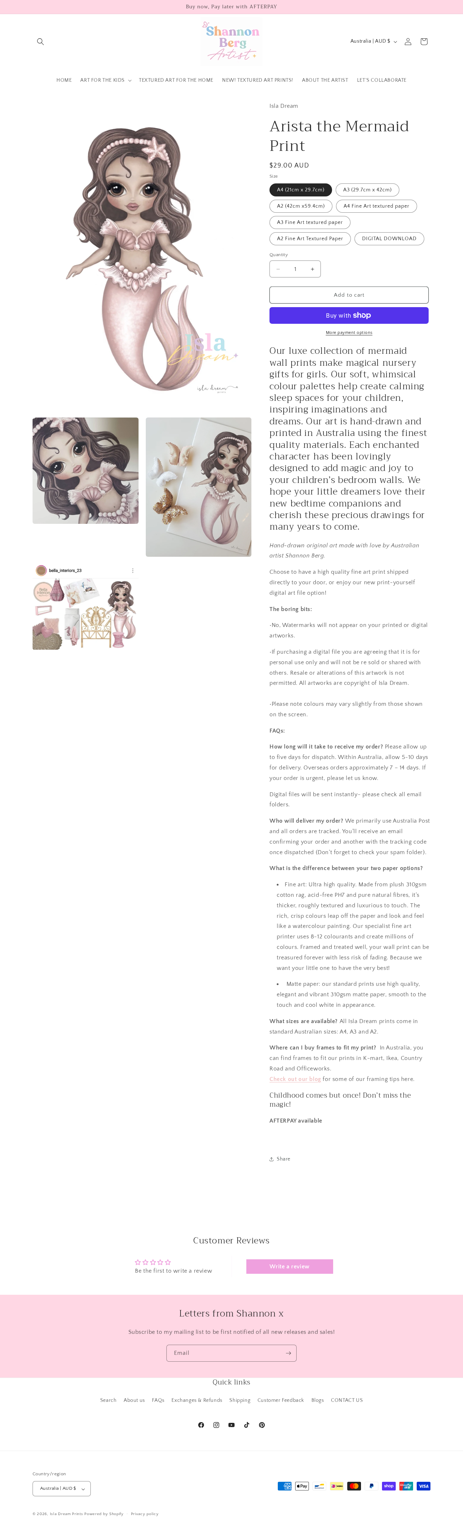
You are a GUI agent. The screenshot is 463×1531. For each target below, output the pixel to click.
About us (134, 1400)
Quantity (278, 254)
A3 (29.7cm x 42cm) (367, 190)
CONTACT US (347, 1400)
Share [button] (283, 1159)
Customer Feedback (281, 1400)
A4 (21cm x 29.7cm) (300, 190)
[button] (40, 42)
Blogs (317, 1400)
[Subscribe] (288, 1353)
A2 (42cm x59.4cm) (301, 206)
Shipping (239, 1400)
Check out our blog (295, 1079)
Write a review (289, 1266)
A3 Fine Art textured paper (310, 222)
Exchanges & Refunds (196, 1400)
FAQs (158, 1400)
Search (108, 1400)
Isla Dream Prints (66, 1514)
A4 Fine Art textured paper (376, 206)
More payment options (349, 332)
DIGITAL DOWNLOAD (389, 239)
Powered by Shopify (104, 1514)
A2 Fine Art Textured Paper (310, 239)
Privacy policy (145, 1514)
